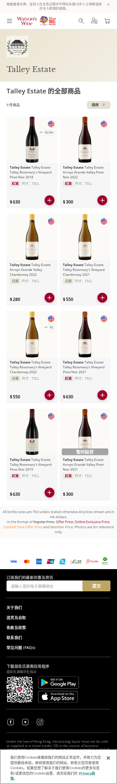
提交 (96, 586)
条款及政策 (16, 627)
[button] (94, 21)
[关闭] (108, 758)
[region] (58, 766)
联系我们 (14, 637)
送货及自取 (16, 617)
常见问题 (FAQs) (21, 647)
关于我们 (14, 607)
